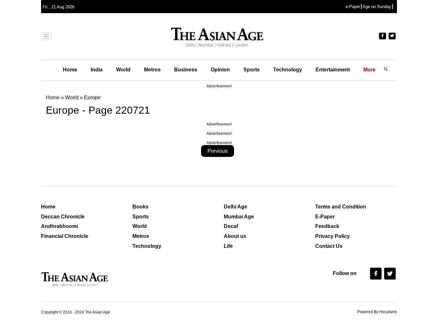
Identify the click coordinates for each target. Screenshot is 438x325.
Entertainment (333, 69)
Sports (251, 69)
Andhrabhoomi (59, 226)
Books (140, 206)
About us (235, 236)
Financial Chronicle (64, 236)
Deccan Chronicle (63, 216)
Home (70, 69)
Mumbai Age (239, 216)
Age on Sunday (377, 6)
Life (228, 246)
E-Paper (325, 216)
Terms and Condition (340, 206)
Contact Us (328, 246)
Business (185, 69)
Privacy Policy (332, 236)
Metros (152, 69)
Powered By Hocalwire (377, 312)
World (123, 69)
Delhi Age (235, 206)
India (97, 69)
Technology (287, 69)
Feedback (327, 226)
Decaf (231, 226)
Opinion (220, 69)
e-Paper (353, 6)
